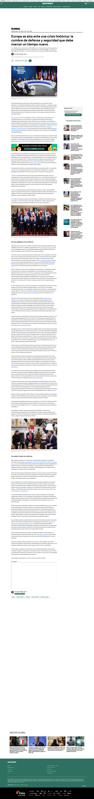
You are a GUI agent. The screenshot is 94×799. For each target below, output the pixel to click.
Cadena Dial (54, 793)
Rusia (13, 597)
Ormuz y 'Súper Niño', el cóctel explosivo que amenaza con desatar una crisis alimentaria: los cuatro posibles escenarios (75, 749)
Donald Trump (35, 597)
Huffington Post (34, 793)
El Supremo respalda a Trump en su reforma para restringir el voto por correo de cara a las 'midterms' (56, 749)
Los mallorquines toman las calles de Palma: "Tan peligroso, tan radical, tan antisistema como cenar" (77, 157)
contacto (10, 769)
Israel (31, 31)
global (30, 6)
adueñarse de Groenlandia (30, 292)
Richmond (31, 795)
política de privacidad (51, 771)
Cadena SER (57, 791)
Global (15, 29)
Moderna (38, 795)
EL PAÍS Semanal (59, 793)
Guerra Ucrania (14, 31)
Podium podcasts (44, 795)
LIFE (39, 6)
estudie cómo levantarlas (36, 377)
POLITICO (53, 390)
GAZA (25, 31)
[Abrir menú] (1, 3)
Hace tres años (15, 117)
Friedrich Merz (15, 170)
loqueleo (61, 795)
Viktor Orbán (36, 339)
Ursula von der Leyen (34, 162)
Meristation (67, 795)
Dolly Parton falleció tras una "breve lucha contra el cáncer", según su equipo (77, 137)
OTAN (28, 31)
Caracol (70, 791)
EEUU (19, 31)
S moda (55, 795)
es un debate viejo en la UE (47, 247)
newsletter (10, 771)
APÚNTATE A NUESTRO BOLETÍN (73, 114)
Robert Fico (52, 339)
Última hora (86, 3)
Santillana (44, 791)
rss (8, 773)
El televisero (49, 6)
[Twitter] (26, 54)
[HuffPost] (12, 762)
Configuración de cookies (52, 765)
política (26, 6)
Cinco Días (50, 793)
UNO (41, 793)
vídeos (42, 6)
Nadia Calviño (48, 505)
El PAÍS (32, 791)
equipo (9, 765)
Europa (22, 31)
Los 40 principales (38, 791)
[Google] (24, 54)
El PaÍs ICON (49, 795)
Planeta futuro (64, 793)
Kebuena (68, 793)
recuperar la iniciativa (19, 141)
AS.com (61, 791)
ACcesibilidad (49, 773)
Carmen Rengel (19, 54)
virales (35, 6)
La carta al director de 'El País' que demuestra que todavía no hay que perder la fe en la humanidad (76, 128)
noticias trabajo (57, 6)
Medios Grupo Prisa (21, 795)
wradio (44, 793)
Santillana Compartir (51, 791)
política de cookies (51, 767)
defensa (28, 597)
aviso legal (49, 769)
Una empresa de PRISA (21, 792)
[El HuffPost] (47, 3)
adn (65, 791)
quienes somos (11, 767)
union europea (20, 597)
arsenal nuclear (42, 534)
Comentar (34, 148)
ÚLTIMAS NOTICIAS (66, 6)
